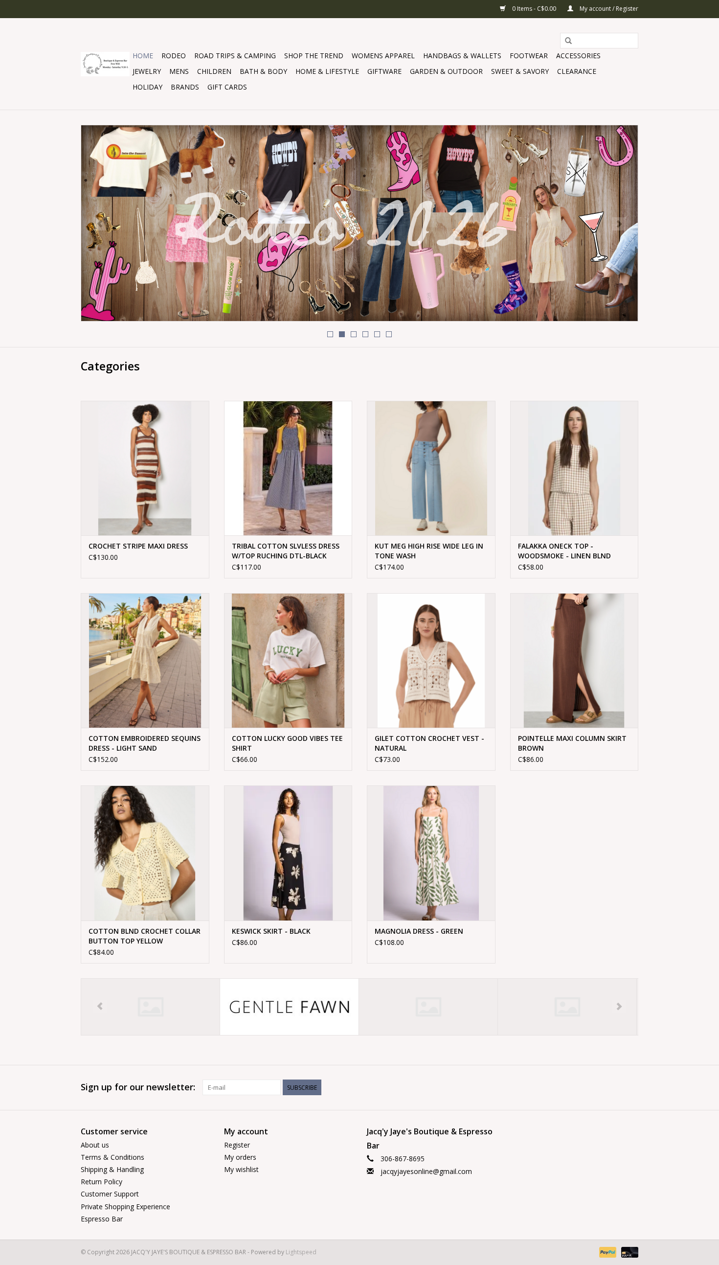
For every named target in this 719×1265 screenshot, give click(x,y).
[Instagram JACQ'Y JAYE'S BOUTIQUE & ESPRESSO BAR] (630, 1087)
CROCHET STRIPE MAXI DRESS (138, 546)
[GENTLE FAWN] (150, 1007)
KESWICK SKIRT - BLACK (271, 931)
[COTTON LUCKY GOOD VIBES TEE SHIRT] (288, 660)
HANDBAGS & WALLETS (462, 55)
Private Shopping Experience (125, 1206)
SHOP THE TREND (313, 55)
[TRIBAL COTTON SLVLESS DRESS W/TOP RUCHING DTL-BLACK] (288, 468)
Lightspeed (301, 1252)
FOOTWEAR (529, 55)
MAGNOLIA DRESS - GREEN (419, 931)
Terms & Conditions (112, 1157)
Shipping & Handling (112, 1169)
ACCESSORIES (578, 55)
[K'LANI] (428, 1007)
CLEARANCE (576, 71)
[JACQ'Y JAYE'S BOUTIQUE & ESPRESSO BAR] (105, 64)
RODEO (173, 55)
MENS (179, 71)
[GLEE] (289, 1007)
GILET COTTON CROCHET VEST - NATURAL (429, 743)
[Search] (568, 41)
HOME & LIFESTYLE (327, 71)
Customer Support (110, 1193)
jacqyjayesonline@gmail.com (426, 1171)
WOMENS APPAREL (383, 55)
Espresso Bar (102, 1218)
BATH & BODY (263, 71)
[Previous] (100, 223)
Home (143, 55)
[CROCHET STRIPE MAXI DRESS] (145, 468)
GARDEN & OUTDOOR (446, 71)
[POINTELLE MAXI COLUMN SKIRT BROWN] (574, 660)
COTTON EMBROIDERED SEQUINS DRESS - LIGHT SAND (145, 743)
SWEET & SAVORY (520, 71)
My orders (240, 1157)
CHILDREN (214, 71)
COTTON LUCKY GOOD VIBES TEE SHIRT (287, 743)
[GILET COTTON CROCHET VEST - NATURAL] (431, 660)
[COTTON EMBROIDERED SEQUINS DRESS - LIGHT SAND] (145, 660)
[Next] (619, 223)
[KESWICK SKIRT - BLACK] (288, 852)
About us (95, 1145)
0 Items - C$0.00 (534, 8)
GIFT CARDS (227, 87)
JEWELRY (147, 71)
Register (237, 1145)
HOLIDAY (147, 87)
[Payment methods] (607, 1251)
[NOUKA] (567, 1007)
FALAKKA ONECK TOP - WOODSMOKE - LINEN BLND (564, 550)
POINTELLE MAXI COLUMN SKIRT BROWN (572, 743)
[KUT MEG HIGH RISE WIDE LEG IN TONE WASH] (431, 468)
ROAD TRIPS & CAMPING (235, 55)
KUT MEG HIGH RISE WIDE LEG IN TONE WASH (429, 550)
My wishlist (241, 1169)
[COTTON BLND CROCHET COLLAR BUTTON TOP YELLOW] (145, 852)
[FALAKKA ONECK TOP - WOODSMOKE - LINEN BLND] (574, 468)
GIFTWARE (384, 71)
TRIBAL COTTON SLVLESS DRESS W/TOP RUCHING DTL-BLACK (285, 550)
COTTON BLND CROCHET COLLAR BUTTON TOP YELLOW (145, 935)
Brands (185, 87)
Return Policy (101, 1181)
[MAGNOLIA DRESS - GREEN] (431, 852)
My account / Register (608, 8)
